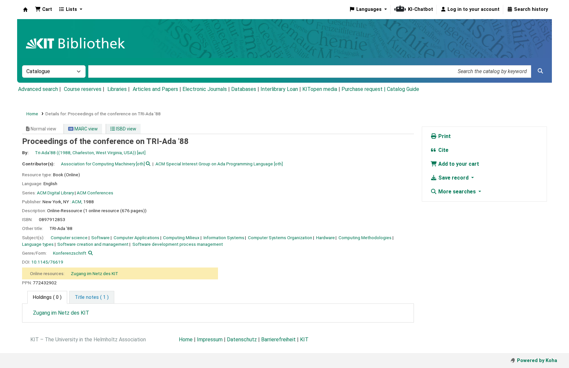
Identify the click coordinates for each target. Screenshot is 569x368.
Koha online (25, 9)
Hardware (325, 237)
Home (32, 113)
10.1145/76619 (47, 262)
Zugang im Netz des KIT (94, 273)
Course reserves (82, 89)
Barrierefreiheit (278, 339)
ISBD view (125, 128)
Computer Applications (136, 237)
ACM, (77, 201)
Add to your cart (458, 164)
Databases (243, 89)
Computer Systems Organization (280, 237)
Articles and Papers (155, 89)
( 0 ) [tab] (47, 297)
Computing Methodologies (365, 237)
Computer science (69, 237)
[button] (43, 9)
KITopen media (319, 89)
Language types (38, 244)
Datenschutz (242, 339)
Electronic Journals (204, 89)
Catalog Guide (403, 89)
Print (444, 136)
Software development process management (177, 244)
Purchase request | (364, 89)
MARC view (85, 128)
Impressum (210, 339)
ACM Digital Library (55, 192)
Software (100, 237)
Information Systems (223, 237)
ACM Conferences (95, 192)
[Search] (540, 71)
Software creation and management (92, 244)
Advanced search (38, 89)
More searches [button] (457, 191)
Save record (453, 178)
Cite (442, 150)
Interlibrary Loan (279, 89)
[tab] (91, 297)
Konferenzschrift (69, 253)
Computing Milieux (181, 237)
